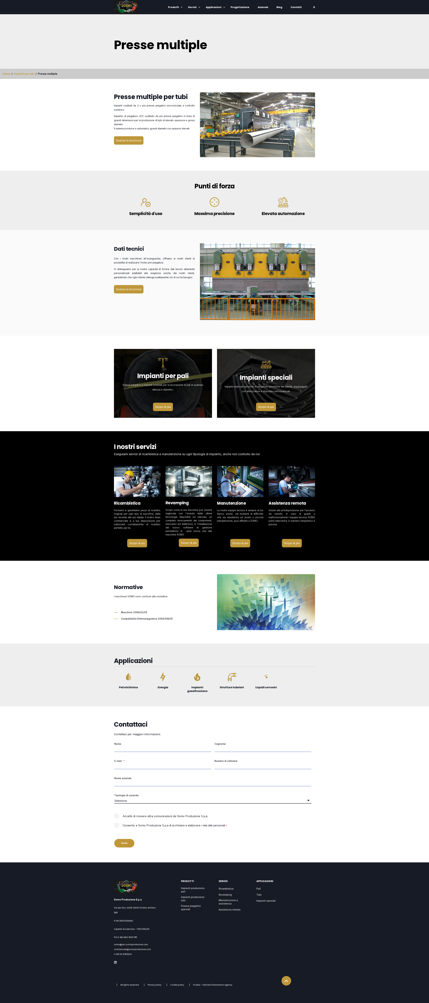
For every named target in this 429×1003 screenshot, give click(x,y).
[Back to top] (286, 981)
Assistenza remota (287, 503)
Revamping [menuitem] (225, 894)
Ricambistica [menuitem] (226, 888)
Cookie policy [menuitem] (177, 985)
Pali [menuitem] (258, 888)
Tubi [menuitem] (259, 894)
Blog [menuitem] (279, 7)
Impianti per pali (163, 375)
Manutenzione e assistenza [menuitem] (228, 902)
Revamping (177, 503)
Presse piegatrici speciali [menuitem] (191, 907)
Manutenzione (231, 503)
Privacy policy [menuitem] (154, 985)
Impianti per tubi (24, 73)
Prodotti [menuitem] (173, 7)
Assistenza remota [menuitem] (229, 909)
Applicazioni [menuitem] (213, 7)
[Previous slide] (204, 282)
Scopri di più (163, 407)
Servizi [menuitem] (192, 7)
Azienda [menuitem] (263, 7)
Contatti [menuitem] (296, 7)
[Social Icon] (115, 962)
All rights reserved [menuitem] (129, 985)
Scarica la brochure (128, 140)
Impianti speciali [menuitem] (266, 900)
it (314, 7)
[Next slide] (310, 282)
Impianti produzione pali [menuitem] (192, 890)
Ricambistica (127, 503)
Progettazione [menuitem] (240, 7)
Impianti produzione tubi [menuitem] (192, 899)
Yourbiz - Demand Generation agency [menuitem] (212, 985)
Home (6, 73)
